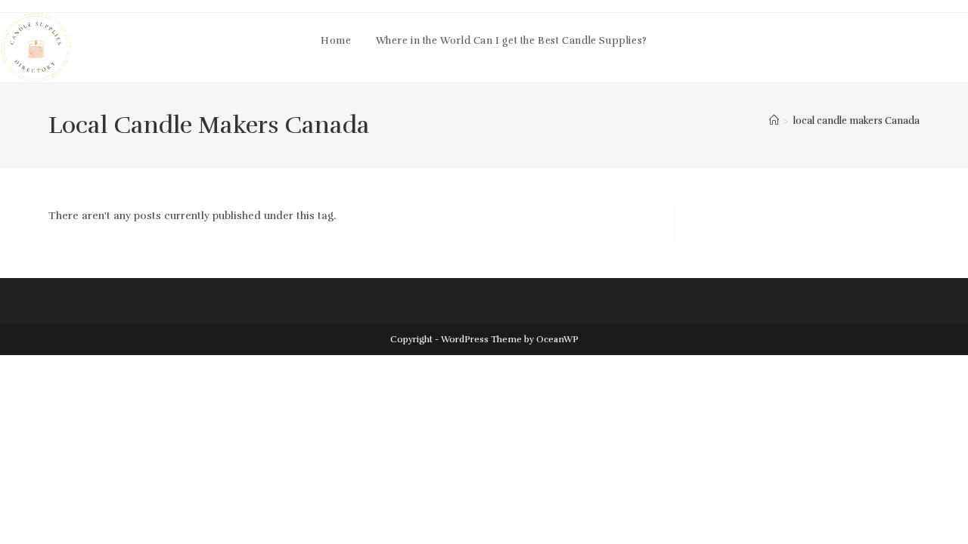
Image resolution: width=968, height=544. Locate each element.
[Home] (774, 121)
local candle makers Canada (856, 121)
